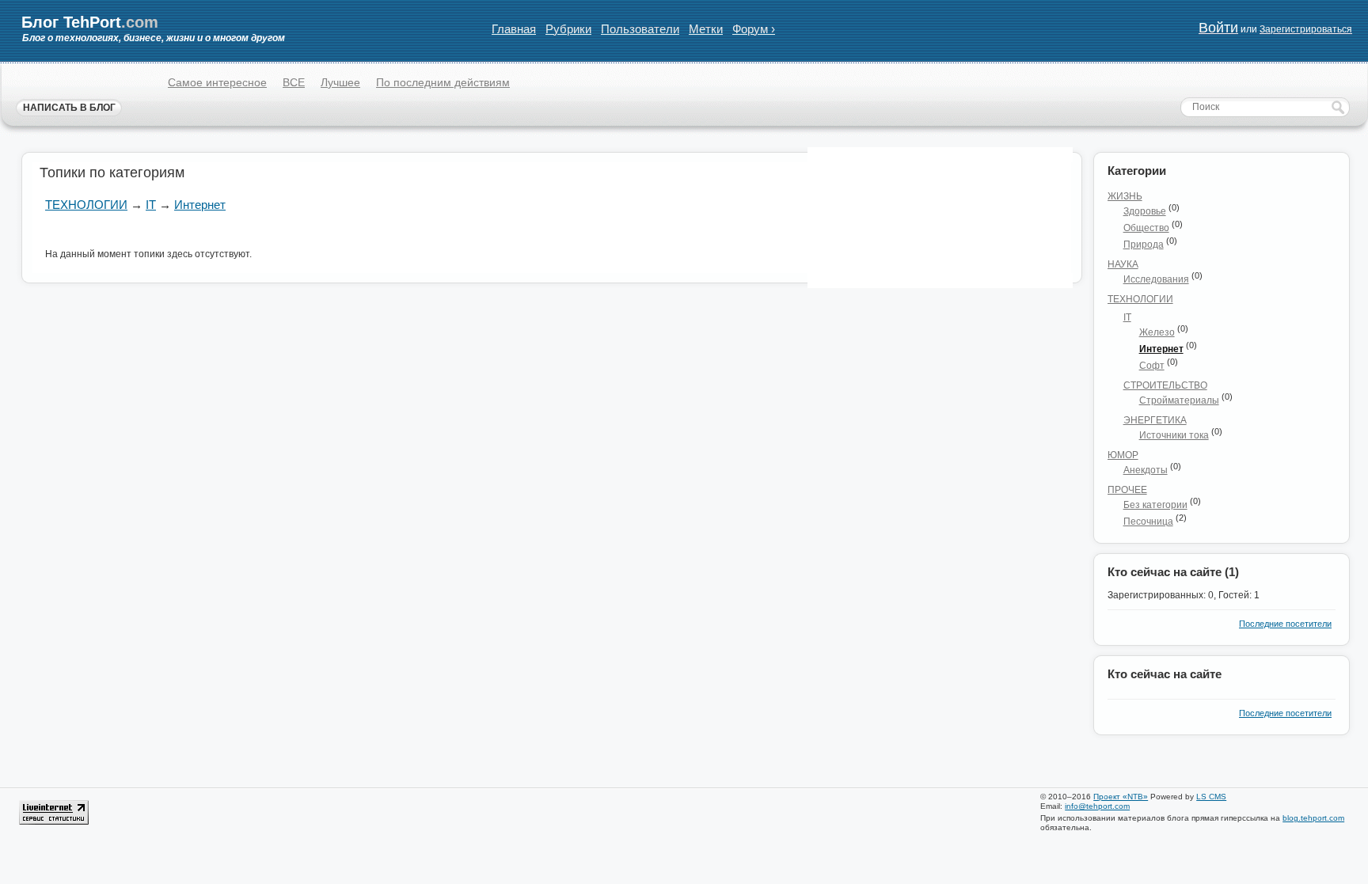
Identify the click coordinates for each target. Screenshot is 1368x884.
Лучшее (340, 82)
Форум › (753, 29)
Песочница (1148, 521)
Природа (1143, 244)
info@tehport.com (1097, 806)
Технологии (86, 204)
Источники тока (1174, 435)
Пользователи (640, 29)
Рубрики (568, 29)
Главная (514, 29)
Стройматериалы (1179, 400)
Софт (1152, 365)
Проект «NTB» (1120, 796)
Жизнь (1125, 196)
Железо (1157, 332)
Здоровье (1144, 211)
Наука (1123, 264)
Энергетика (1155, 420)
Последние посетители (1285, 623)
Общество (1146, 227)
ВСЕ (294, 82)
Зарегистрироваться (1306, 29)
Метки (706, 29)
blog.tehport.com (1313, 818)
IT (151, 204)
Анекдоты (1145, 470)
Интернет (200, 204)
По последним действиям (443, 82)
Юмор (1123, 455)
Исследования (1156, 279)
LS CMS (1211, 796)
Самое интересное (217, 82)
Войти (1218, 28)
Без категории (1155, 504)
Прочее (1127, 489)
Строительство (1165, 385)
